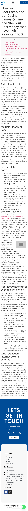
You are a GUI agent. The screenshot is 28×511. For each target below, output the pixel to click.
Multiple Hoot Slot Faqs (12, 44)
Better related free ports (12, 46)
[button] (13, 2)
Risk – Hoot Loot (10, 42)
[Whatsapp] (24, 507)
